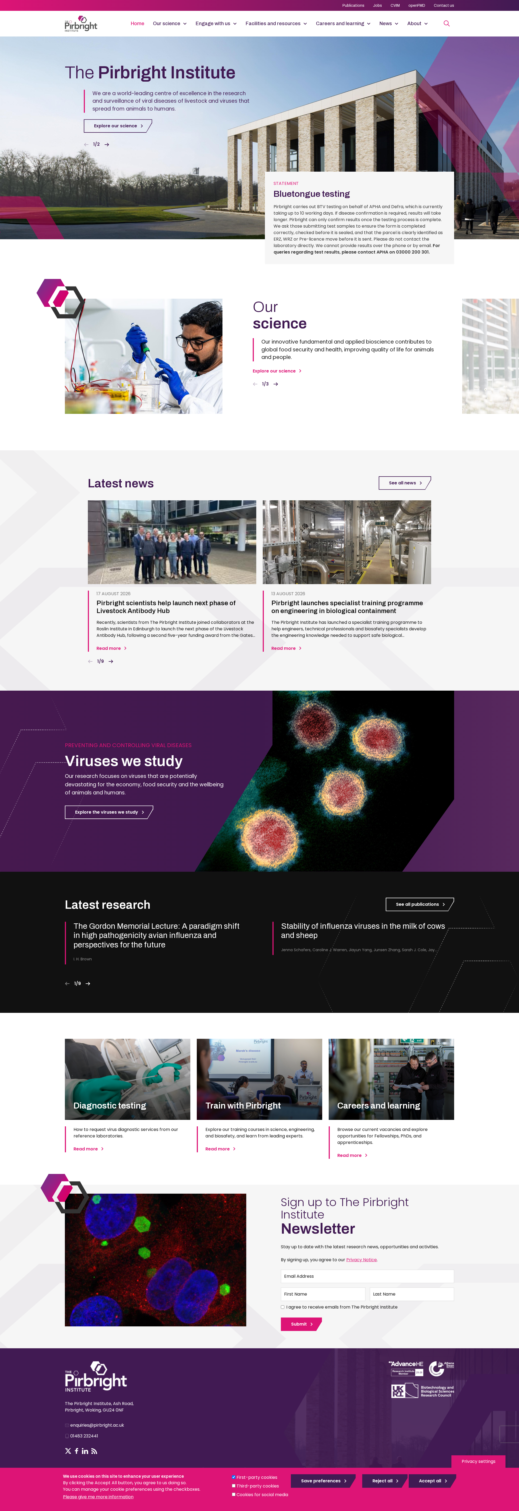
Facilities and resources (273, 23)
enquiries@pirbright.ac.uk (97, 1425)
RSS (94, 1451)
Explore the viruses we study (106, 812)
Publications (353, 6)
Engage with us (213, 23)
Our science (166, 23)
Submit (299, 1324)
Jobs (377, 6)
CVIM (395, 6)
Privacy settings (478, 1461)
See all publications (417, 904)
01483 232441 (84, 1436)
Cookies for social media (262, 1495)
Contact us (444, 6)
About (414, 23)
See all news (402, 483)
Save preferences (321, 1481)
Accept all (430, 1481)
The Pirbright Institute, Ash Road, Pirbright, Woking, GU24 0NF (99, 1406)
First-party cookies (257, 1477)
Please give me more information (98, 1497)
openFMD (416, 6)
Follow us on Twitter (68, 1451)
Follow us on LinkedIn (85, 1451)
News (386, 23)
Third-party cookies (258, 1486)
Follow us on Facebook (77, 1451)
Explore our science (115, 126)
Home (137, 23)
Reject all (382, 1481)
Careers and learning (340, 23)
